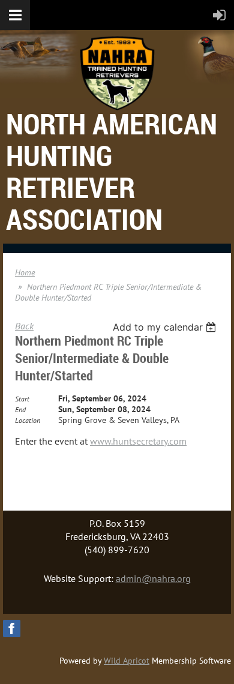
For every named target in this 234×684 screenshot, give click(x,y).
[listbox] (166, 327)
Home (25, 272)
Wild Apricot (126, 660)
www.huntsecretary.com (138, 441)
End (20, 409)
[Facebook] (11, 628)
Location (27, 420)
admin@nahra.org (153, 578)
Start (22, 398)
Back (24, 326)
